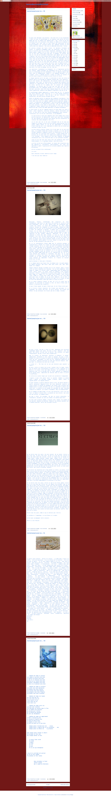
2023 (75, 47)
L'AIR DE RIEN (75, 20)
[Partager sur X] (53, 182)
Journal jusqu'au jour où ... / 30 (36, 641)
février (75, 53)
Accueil (47, 784)
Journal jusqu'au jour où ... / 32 (36, 425)
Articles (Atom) (50, 787)
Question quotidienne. (77, 10)
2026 (75, 42)
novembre (76, 48)
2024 (75, 45)
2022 (75, 55)
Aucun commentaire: (43, 182)
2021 (75, 57)
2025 (75, 44)
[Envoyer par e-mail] (51, 182)
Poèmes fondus (75, 12)
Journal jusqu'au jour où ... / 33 (36, 318)
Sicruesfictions (75, 24)
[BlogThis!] (52, 182)
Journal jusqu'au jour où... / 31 (36, 533)
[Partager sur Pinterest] (55, 182)
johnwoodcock (64, 794)
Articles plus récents (31, 784)
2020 (75, 58)
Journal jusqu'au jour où (34, 315)
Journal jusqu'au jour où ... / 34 (36, 190)
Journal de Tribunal (76, 22)
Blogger (72, 794)
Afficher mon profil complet (77, 37)
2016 (75, 65)
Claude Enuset (77, 35)
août (75, 50)
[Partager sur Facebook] (54, 182)
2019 (75, 60)
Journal (74, 16)
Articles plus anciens (64, 784)
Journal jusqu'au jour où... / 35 (36, 11)
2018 (75, 61)
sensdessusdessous (37, 4)
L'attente (74, 18)
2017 (75, 63)
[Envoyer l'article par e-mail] (49, 182)
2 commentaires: (43, 417)
